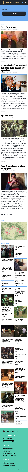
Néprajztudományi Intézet (9, 441)
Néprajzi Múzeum (7, 438)
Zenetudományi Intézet (8, 440)
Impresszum (6, 462)
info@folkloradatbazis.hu (9, 453)
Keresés (15, 13)
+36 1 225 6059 (6, 451)
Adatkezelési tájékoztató (9, 465)
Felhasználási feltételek (8, 463)
